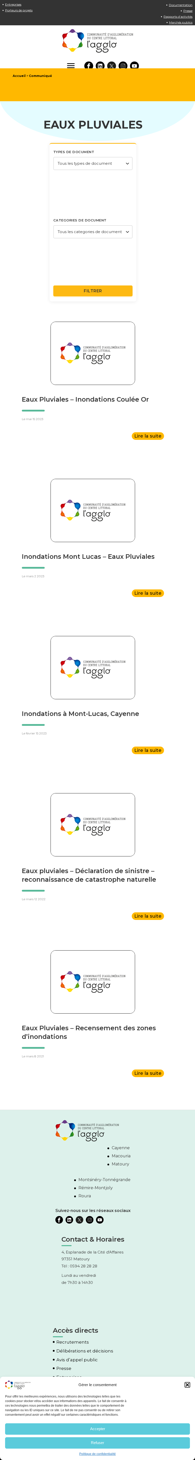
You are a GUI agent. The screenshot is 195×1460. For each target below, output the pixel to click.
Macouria (121, 1156)
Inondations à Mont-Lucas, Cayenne (80, 713)
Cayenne (121, 1147)
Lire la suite (147, 436)
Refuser (97, 1443)
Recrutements (72, 1342)
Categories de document (80, 220)
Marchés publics (180, 22)
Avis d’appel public (77, 1360)
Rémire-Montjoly (95, 1187)
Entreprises (13, 4)
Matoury (120, 1164)
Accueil (19, 76)
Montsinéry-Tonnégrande (104, 1179)
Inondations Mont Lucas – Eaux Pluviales (88, 556)
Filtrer (93, 291)
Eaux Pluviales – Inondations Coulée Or (85, 399)
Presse (187, 11)
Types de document (73, 152)
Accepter (97, 1429)
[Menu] (71, 65)
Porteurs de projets (18, 10)
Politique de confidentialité (97, 1454)
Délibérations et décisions (84, 1351)
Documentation (180, 5)
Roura (84, 1196)
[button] (187, 1384)
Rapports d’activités (178, 16)
